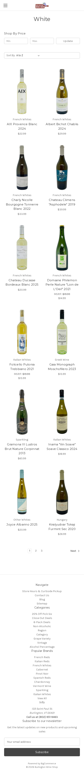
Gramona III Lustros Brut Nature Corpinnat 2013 (22, 448)
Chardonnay (42, 682)
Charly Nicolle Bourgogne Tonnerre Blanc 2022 (22, 204)
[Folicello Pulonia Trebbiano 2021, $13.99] (22, 332)
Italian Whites (42, 694)
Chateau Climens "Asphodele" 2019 (62, 202)
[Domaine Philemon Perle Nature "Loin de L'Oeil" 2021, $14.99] (62, 248)
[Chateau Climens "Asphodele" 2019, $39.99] (62, 167)
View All (42, 698)
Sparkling (42, 690)
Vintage (42, 642)
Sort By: (10, 55)
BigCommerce (48, 763)
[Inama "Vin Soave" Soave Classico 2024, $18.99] (62, 412)
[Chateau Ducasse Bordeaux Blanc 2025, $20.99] (22, 248)
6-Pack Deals (42, 622)
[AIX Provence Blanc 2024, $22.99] (22, 92)
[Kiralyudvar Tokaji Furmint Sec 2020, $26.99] (62, 492)
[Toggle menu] (5, 5)
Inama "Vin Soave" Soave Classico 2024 (62, 446)
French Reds (42, 657)
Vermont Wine (42, 686)
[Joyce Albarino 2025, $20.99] (22, 492)
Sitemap (42, 603)
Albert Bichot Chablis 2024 (62, 126)
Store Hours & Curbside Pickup (42, 591)
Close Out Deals (42, 618)
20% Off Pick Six (42, 614)
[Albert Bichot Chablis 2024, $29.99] (62, 92)
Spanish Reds (42, 677)
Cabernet (42, 669)
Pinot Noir (42, 673)
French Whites (42, 665)
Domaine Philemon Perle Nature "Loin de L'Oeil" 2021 (62, 284)
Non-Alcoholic (42, 626)
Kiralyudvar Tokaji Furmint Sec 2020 (62, 527)
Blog (42, 599)
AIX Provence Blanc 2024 (22, 126)
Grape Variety (42, 638)
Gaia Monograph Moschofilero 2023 (62, 367)
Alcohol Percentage (42, 647)
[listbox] (29, 55)
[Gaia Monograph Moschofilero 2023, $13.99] (62, 332)
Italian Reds (42, 661)
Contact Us (42, 595)
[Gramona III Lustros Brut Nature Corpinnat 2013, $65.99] (22, 412)
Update (68, 41)
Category (42, 634)
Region (42, 630)
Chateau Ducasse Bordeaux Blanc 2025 (21, 282)
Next (73, 551)
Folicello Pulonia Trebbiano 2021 (22, 367)
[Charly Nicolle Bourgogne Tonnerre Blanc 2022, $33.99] (22, 167)
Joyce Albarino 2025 (22, 524)
